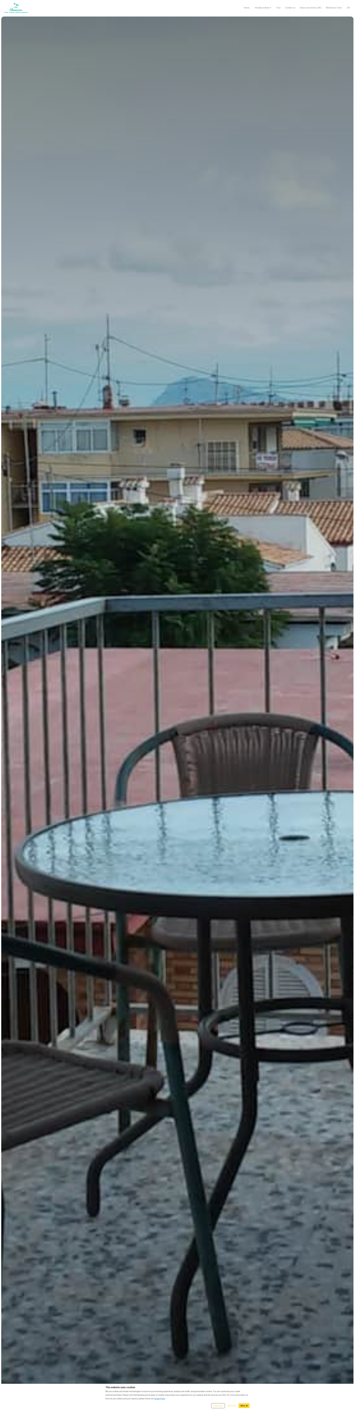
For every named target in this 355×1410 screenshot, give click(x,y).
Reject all (232, 1406)
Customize (218, 1406)
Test (278, 7)
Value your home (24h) (310, 7)
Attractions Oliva (334, 7)
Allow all (244, 1406)
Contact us (290, 7)
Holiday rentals (263, 7)
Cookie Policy (159, 1399)
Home (246, 7)
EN (348, 7)
